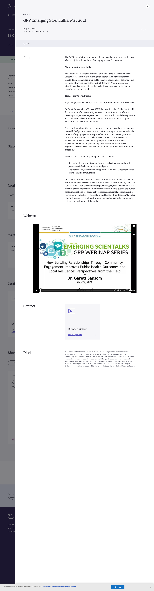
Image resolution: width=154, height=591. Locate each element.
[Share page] (143, 30)
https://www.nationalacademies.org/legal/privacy (59, 587)
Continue (118, 587)
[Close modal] (148, 6)
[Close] (150, 587)
